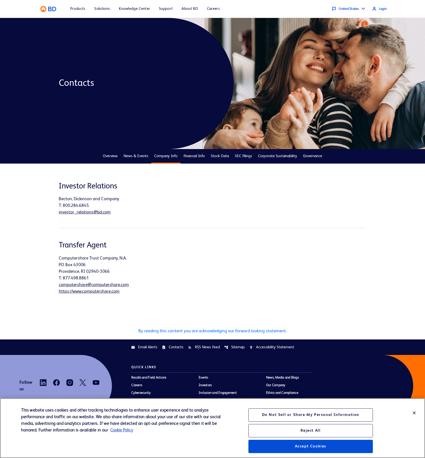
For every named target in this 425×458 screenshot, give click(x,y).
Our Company (276, 385)
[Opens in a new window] (43, 382)
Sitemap (234, 347)
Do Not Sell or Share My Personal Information (310, 415)
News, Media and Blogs (282, 377)
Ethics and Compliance (282, 393)
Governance (312, 156)
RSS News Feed (204, 347)
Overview (110, 156)
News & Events (135, 156)
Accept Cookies (310, 446)
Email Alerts (144, 347)
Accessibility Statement (271, 347)
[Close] (414, 412)
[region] (212, 428)
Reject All (310, 431)
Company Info (166, 156)
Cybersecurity (141, 393)
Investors (205, 385)
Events (203, 377)
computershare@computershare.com (94, 285)
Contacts (172, 347)
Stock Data (220, 156)
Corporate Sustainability (277, 156)
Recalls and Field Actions (148, 377)
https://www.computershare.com (89, 291)
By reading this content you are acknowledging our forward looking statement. (212, 331)
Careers (136, 385)
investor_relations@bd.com (85, 212)
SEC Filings (243, 156)
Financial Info (194, 156)
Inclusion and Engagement (218, 393)
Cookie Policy (121, 430)
